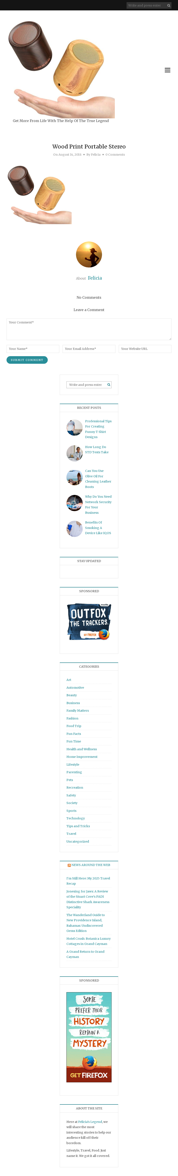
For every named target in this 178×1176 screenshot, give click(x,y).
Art (68, 680)
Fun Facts (73, 734)
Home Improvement (81, 757)
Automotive (75, 688)
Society (71, 803)
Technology (75, 818)
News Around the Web (90, 865)
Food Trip (73, 726)
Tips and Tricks (78, 826)
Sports (71, 811)
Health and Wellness (81, 749)
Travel (71, 834)
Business (73, 703)
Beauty (71, 695)
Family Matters (77, 711)
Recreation (74, 787)
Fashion (72, 718)
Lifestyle (72, 765)
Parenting (74, 772)
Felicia (96, 155)
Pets (69, 780)
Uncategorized (77, 841)
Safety (71, 795)
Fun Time (73, 741)
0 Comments (115, 155)
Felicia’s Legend (90, 1122)
